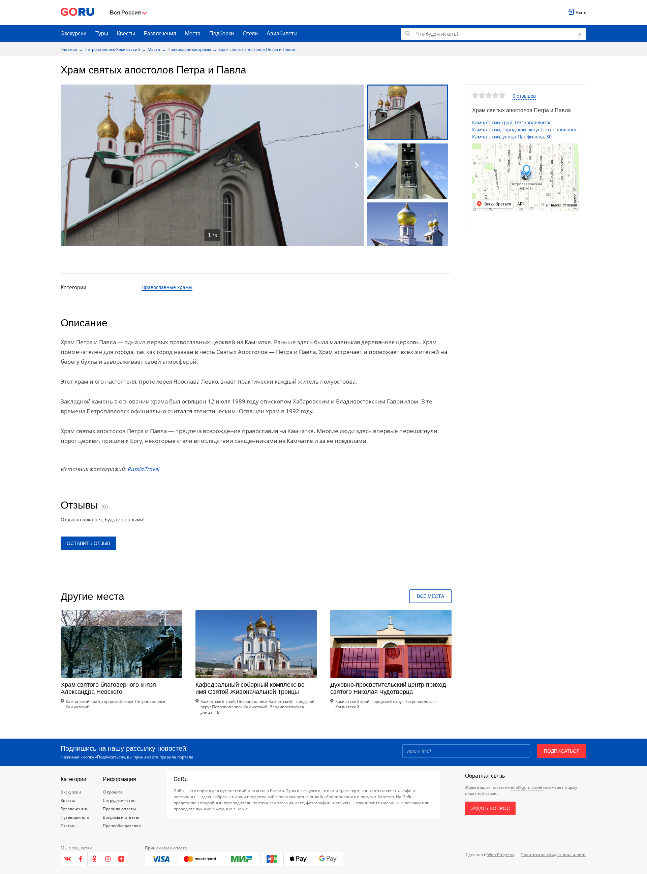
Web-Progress (500, 854)
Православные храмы (189, 49)
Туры (101, 33)
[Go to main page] (77, 13)
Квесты (126, 33)
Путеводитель (75, 817)
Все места (430, 596)
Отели (250, 33)
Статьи (68, 826)
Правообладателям (122, 826)
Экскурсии (74, 33)
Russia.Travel (143, 469)
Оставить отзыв (88, 543)
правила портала (176, 757)
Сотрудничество (119, 800)
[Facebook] (81, 859)
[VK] (67, 859)
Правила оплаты (119, 809)
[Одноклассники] (94, 859)
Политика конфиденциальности (553, 854)
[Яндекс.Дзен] (121, 859)
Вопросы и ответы (121, 817)
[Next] (356, 165)
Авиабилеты (282, 33)
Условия (570, 205)
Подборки (221, 33)
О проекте (113, 792)
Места (193, 33)
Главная (69, 49)
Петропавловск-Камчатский (112, 49)
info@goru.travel (526, 787)
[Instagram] (108, 859)
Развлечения (160, 33)
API (520, 204)
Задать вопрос (490, 808)
